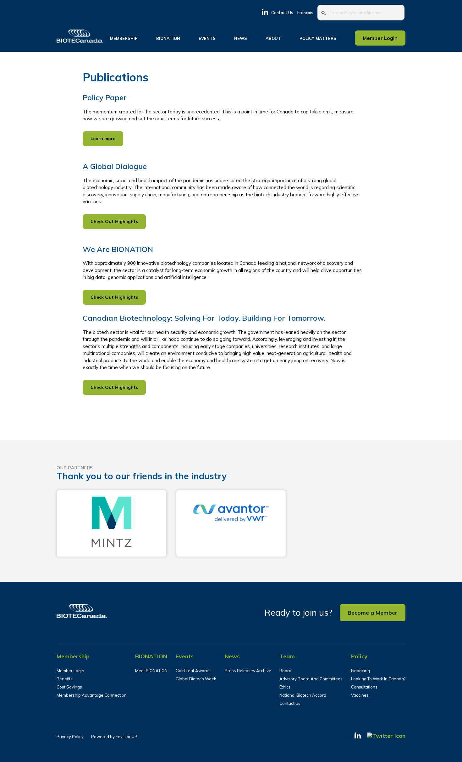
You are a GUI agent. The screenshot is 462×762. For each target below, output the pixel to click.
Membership (73, 656)
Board (285, 670)
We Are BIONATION (118, 249)
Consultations (364, 686)
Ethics (285, 686)
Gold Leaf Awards (193, 670)
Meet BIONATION (151, 670)
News (232, 656)
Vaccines (360, 695)
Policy (359, 656)
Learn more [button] (103, 138)
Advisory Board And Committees (311, 678)
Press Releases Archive (248, 670)
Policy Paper (105, 97)
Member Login (70, 670)
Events (185, 656)
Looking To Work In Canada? (378, 678)
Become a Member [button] (373, 612)
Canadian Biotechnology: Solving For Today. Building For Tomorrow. (204, 318)
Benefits (65, 678)
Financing (360, 670)
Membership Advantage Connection (92, 695)
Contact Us (282, 12)
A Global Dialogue (115, 166)
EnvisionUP (126, 736)
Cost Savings (69, 686)
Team (287, 656)
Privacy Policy (70, 736)
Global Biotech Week (196, 678)
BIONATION (151, 656)
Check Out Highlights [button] (114, 221)
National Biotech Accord (302, 695)
